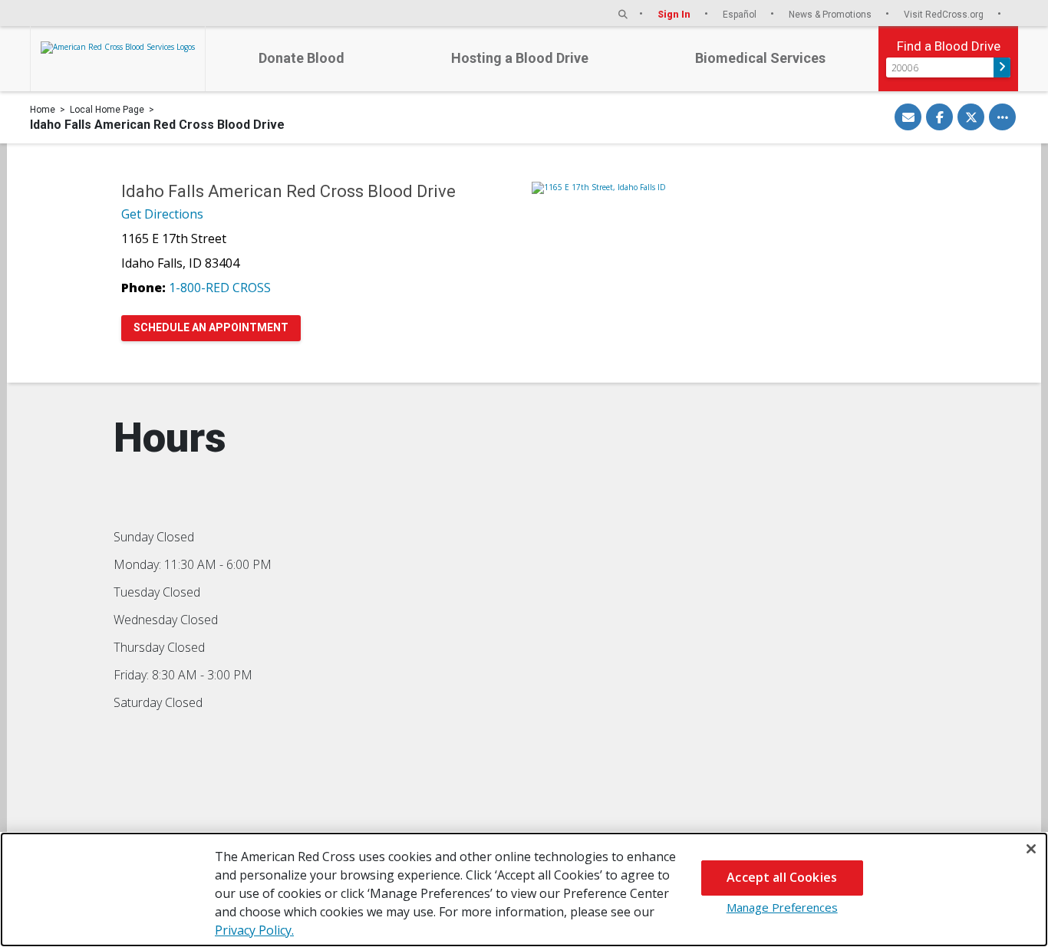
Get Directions (162, 214)
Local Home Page (107, 109)
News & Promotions (831, 14)
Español (741, 14)
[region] (524, 889)
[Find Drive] (1002, 67)
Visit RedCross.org (945, 14)
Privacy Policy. (254, 930)
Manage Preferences (782, 907)
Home (42, 109)
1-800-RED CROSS (220, 287)
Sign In (675, 14)
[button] (623, 14)
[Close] (1031, 849)
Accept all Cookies (782, 877)
